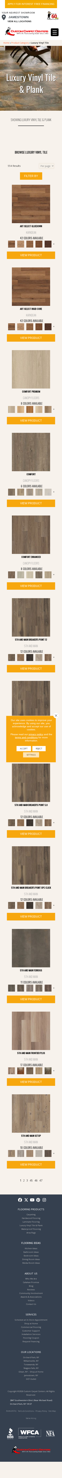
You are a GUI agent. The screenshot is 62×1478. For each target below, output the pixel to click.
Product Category (20, 42)
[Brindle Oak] (31, 369)
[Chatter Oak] (30, 1153)
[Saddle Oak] (30, 409)
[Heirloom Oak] (21, 409)
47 (40, 1180)
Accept (24, 748)
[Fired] (31, 947)
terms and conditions (26, 737)
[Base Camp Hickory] (31, 451)
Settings (31, 754)
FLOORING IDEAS (31, 1243)
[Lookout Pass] (39, 657)
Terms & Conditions (26, 1411)
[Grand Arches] (21, 657)
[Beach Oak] (21, 1153)
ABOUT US (31, 1273)
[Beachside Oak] (48, 491)
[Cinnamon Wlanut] (48, 1070)
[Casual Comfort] (30, 1070)
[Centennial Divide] (39, 1070)
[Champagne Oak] (39, 409)
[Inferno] (48, 987)
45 (31, 1180)
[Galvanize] (39, 987)
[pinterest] (38, 1200)
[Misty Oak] (39, 491)
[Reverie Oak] (30, 491)
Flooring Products (31, 1209)
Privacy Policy (41, 1411)
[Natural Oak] (21, 243)
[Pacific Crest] (48, 657)
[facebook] (20, 1200)
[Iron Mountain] (30, 657)
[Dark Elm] (48, 1153)
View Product (31, 255)
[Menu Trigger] (55, 32)
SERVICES (31, 1314)
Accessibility (11, 1411)
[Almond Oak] (31, 1030)
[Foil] (21, 987)
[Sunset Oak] (30, 574)
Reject (39, 748)
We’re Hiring (31, 1418)
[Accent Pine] (31, 1113)
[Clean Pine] (39, 1153)
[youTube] (32, 1200)
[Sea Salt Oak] (21, 574)
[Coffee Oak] (39, 574)
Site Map (52, 1411)
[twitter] (26, 1200)
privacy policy (36, 734)
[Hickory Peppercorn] (48, 243)
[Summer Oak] (21, 491)
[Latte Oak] (48, 409)
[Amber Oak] (21, 1070)
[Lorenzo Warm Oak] (30, 243)
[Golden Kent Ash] (31, 203)
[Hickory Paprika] (39, 243)
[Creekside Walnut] (48, 574)
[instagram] (44, 1200)
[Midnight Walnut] (31, 534)
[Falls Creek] (31, 617)
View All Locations (20, 21)
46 (36, 1180)
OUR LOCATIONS (31, 1352)
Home (6, 42)
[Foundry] (30, 987)
